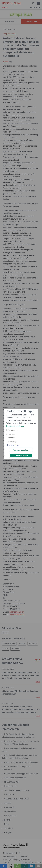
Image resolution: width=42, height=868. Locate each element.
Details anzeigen (14, 445)
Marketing (12, 441)
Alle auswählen (21, 456)
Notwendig (12, 430)
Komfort (11, 434)
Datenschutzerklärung (15, 426)
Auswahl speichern (21, 450)
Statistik (11, 438)
